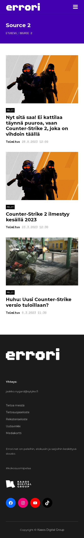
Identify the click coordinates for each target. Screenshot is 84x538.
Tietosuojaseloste (17, 412)
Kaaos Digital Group (50, 530)
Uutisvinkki (13, 426)
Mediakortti (13, 433)
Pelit (10, 110)
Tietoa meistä (15, 405)
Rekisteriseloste (17, 419)
